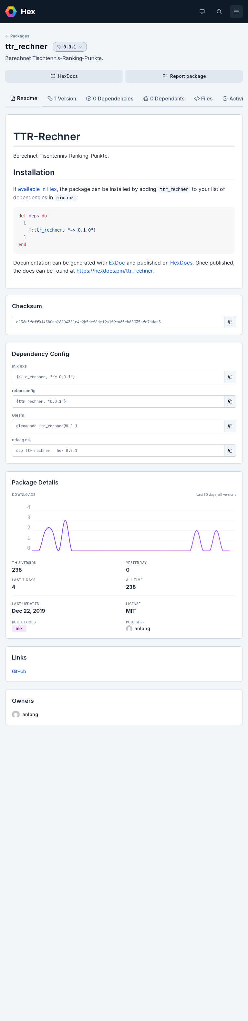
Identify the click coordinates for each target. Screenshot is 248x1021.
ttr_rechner (26, 46)
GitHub (19, 671)
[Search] (219, 12)
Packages (19, 36)
